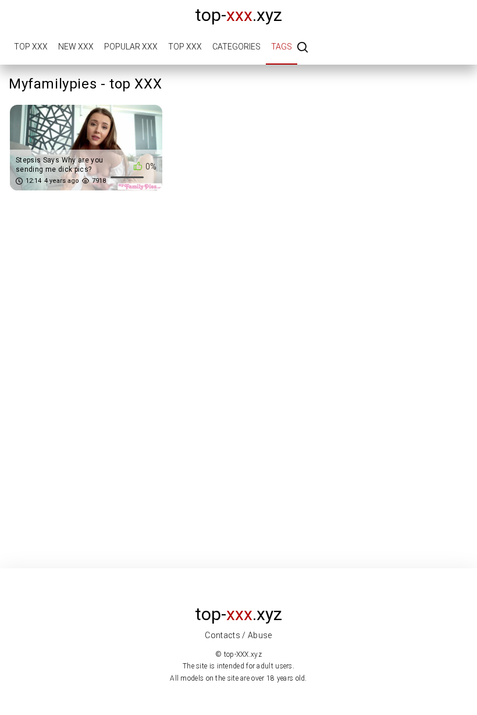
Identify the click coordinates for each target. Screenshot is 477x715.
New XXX (76, 46)
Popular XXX (131, 46)
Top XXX (31, 46)
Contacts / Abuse (238, 635)
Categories (236, 46)
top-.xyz (238, 15)
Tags (281, 46)
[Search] (302, 48)
